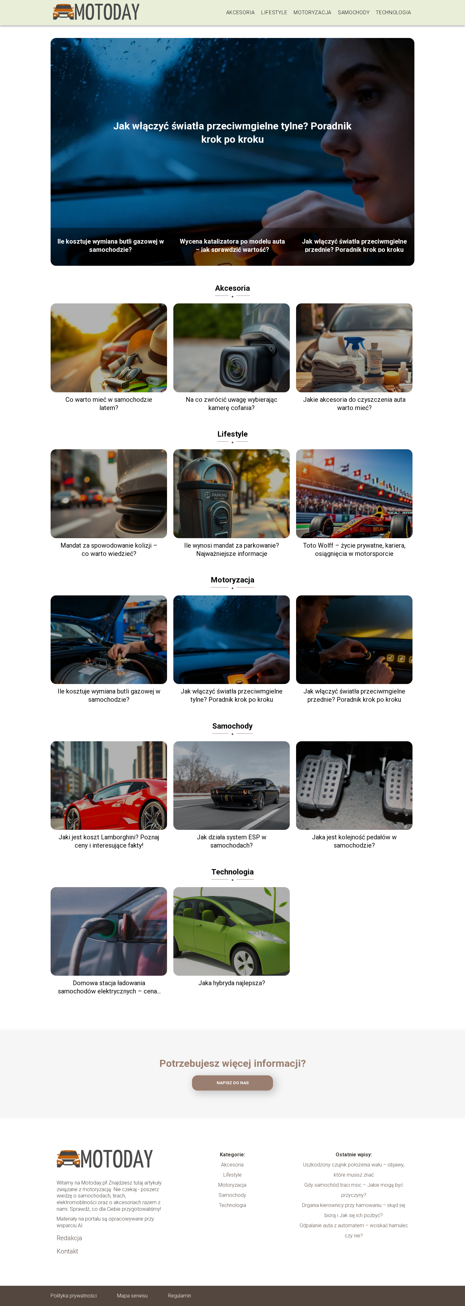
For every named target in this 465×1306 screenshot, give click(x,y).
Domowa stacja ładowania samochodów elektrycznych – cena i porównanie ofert (109, 987)
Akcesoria (240, 12)
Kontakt (67, 1251)
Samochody (353, 12)
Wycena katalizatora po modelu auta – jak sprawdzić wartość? (232, 245)
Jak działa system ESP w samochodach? (231, 841)
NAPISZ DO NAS (233, 1082)
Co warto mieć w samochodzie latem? (108, 404)
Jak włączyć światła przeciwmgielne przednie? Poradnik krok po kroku (354, 245)
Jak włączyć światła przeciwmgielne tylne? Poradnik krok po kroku (232, 132)
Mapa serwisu (132, 1296)
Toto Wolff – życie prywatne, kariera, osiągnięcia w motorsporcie (354, 549)
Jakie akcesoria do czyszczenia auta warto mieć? (354, 404)
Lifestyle (274, 12)
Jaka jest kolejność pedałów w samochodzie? (354, 841)
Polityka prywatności (74, 1296)
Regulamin (179, 1296)
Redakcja (69, 1238)
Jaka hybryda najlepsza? (231, 983)
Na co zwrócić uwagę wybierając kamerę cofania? (231, 404)
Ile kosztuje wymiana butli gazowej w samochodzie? (111, 245)
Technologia (393, 12)
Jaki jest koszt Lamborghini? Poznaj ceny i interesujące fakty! (109, 841)
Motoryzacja (313, 12)
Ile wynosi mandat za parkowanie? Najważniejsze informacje (231, 549)
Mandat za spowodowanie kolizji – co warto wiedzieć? (109, 549)
